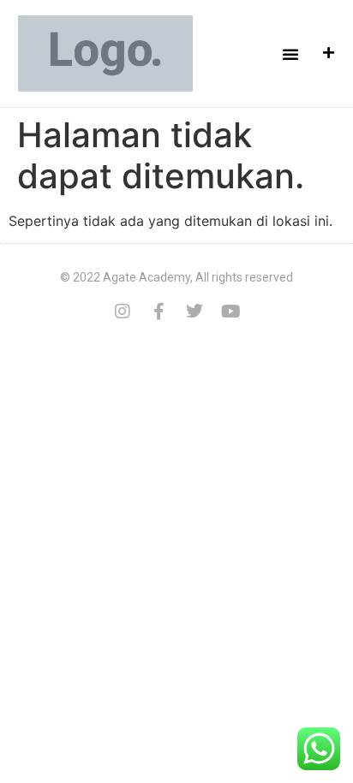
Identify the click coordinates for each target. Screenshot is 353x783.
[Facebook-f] (158, 311)
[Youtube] (230, 311)
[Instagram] (122, 311)
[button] (290, 54)
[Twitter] (194, 311)
